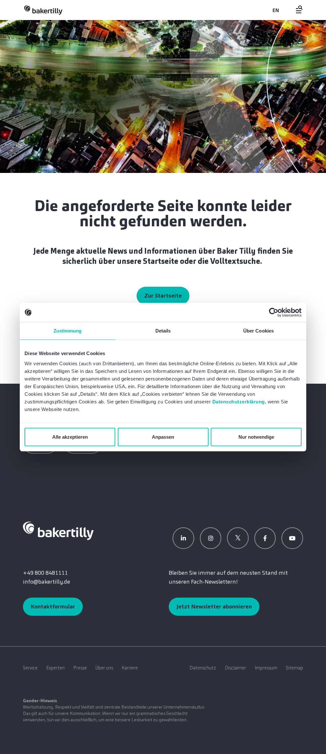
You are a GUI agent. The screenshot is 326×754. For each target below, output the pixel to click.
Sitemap (294, 668)
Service (30, 668)
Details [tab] (163, 330)
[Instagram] (211, 538)
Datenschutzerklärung (238, 401)
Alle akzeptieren (70, 436)
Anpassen (163, 436)
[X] (238, 538)
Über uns (104, 668)
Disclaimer (235, 668)
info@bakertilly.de (46, 582)
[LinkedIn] (183, 538)
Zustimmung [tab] (67, 330)
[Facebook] (265, 538)
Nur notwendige (256, 436)
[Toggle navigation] (295, 9)
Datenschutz (202, 668)
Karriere (130, 668)
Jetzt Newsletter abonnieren (214, 606)
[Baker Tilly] (43, 10)
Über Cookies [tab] (258, 330)
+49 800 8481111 (45, 573)
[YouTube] (292, 538)
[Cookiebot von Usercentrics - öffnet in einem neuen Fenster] (273, 312)
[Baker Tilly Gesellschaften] (58, 530)
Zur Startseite (163, 295)
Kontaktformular (53, 606)
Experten (55, 668)
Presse (80, 668)
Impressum (266, 668)
